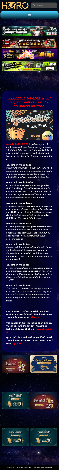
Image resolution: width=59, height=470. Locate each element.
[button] (29, 15)
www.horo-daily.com (44, 467)
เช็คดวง (35, 317)
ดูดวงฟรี (17, 343)
